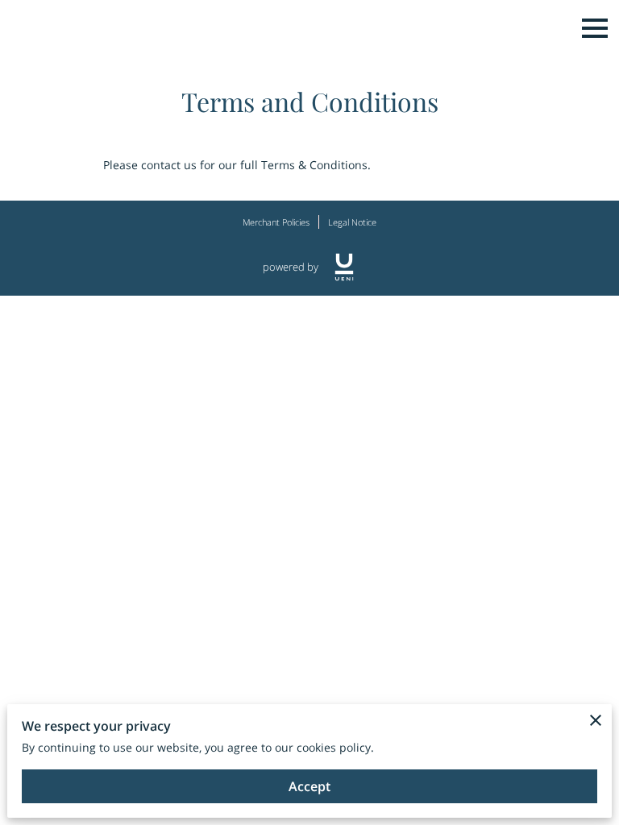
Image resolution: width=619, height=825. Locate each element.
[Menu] (595, 28)
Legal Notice (352, 222)
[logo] (344, 267)
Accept (309, 786)
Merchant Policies (276, 222)
